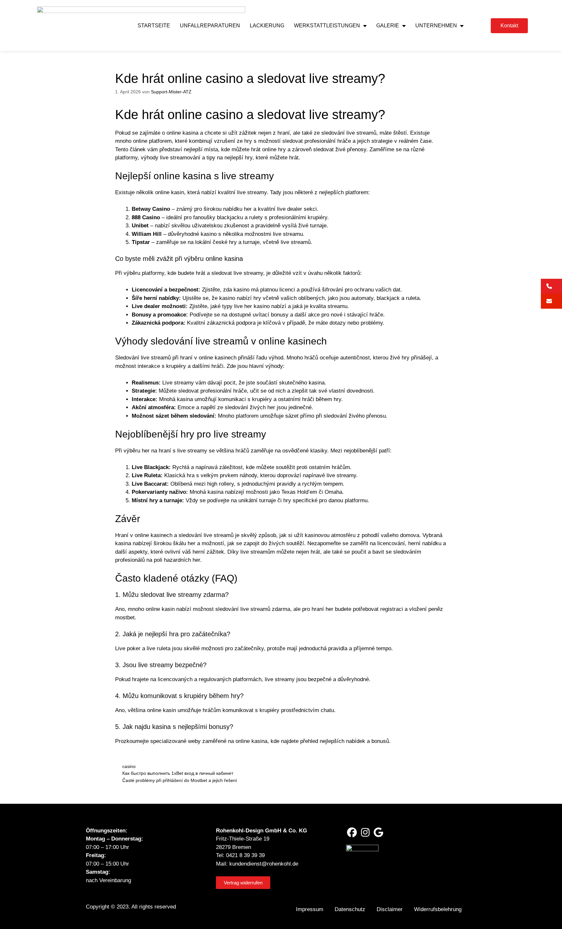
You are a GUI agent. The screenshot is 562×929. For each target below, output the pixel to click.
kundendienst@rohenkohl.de (263, 864)
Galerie (387, 25)
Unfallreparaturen (210, 25)
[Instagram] (365, 832)
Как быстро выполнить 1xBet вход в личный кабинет (177, 773)
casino (129, 766)
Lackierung (267, 25)
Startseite (154, 25)
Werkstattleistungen (327, 25)
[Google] (378, 832)
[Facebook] (352, 832)
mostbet (125, 617)
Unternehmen (436, 25)
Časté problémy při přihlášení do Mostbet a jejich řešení (179, 780)
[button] (551, 286)
